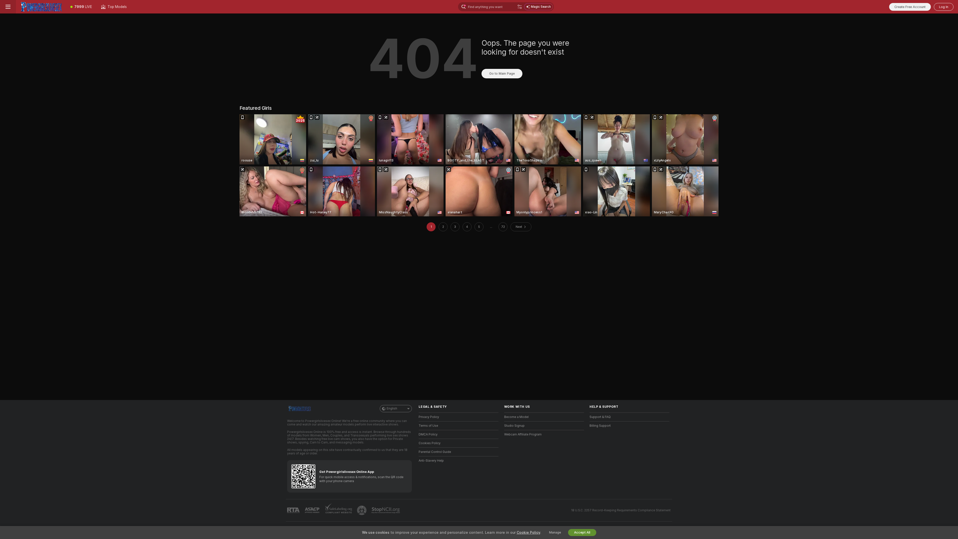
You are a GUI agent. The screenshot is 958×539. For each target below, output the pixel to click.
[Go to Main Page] (41, 6)
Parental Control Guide (435, 452)
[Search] (519, 6)
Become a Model (516, 417)
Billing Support (600, 425)
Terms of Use (428, 425)
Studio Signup (514, 425)
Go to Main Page (502, 73)
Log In (943, 7)
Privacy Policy (429, 417)
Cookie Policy (528, 533)
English (392, 408)
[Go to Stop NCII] (386, 510)
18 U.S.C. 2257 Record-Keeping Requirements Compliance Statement (621, 510)
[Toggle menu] (8, 6)
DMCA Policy (428, 434)
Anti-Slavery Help (431, 460)
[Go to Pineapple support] (362, 510)
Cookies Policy (430, 443)
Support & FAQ (600, 417)
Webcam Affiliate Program (523, 434)
